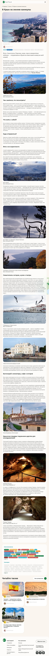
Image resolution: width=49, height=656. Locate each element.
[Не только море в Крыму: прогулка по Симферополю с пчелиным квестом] (13, 615)
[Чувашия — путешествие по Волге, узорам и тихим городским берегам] (13, 589)
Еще (5, 572)
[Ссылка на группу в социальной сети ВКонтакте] (37, 652)
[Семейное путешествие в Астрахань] (36, 589)
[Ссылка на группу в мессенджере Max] (43, 652)
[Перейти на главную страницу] (7, 2)
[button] (45, 2)
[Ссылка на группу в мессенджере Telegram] (40, 652)
